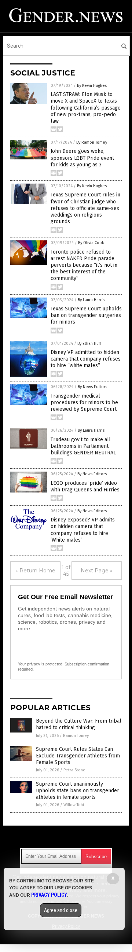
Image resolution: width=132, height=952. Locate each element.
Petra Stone (74, 770)
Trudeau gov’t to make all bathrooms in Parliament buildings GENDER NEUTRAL (83, 446)
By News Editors (92, 386)
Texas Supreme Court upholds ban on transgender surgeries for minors (86, 315)
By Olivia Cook (91, 242)
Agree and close (60, 910)
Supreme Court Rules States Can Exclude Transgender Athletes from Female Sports (78, 755)
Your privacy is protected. (40, 664)
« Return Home (35, 570)
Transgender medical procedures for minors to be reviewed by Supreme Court (84, 402)
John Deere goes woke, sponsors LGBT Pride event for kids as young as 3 (82, 157)
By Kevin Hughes (92, 85)
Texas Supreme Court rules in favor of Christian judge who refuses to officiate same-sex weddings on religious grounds (85, 208)
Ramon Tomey (76, 735)
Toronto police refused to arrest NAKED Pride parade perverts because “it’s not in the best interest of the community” (84, 265)
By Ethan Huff (89, 343)
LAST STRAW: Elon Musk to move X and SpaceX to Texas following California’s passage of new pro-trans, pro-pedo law (86, 107)
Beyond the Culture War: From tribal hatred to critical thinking (78, 724)
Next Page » (97, 570)
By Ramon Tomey (91, 142)
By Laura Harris (91, 300)
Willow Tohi (73, 804)
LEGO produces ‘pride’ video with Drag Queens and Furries (85, 486)
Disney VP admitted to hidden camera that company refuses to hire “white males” (86, 359)
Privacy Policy (49, 895)
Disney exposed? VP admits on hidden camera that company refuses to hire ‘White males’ (83, 530)
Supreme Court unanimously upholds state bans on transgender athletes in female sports (77, 790)
